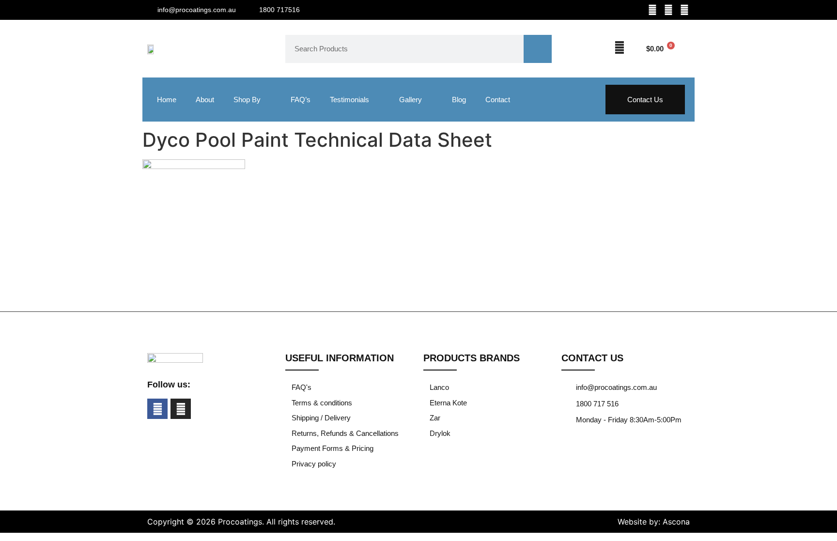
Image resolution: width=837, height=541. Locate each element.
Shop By (247, 99)
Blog (459, 99)
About (205, 99)
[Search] (538, 49)
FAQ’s (300, 99)
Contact (497, 99)
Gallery (410, 99)
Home (166, 99)
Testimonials (349, 99)
